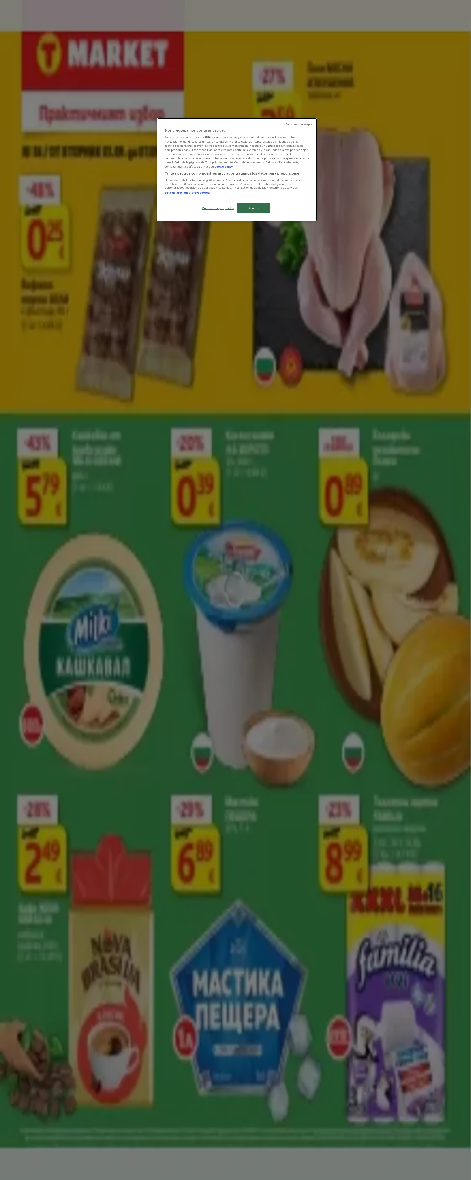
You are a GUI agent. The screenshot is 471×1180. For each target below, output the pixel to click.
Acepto (254, 208)
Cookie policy (224, 166)
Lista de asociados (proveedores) (187, 192)
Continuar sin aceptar (299, 124)
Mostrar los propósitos (218, 208)
